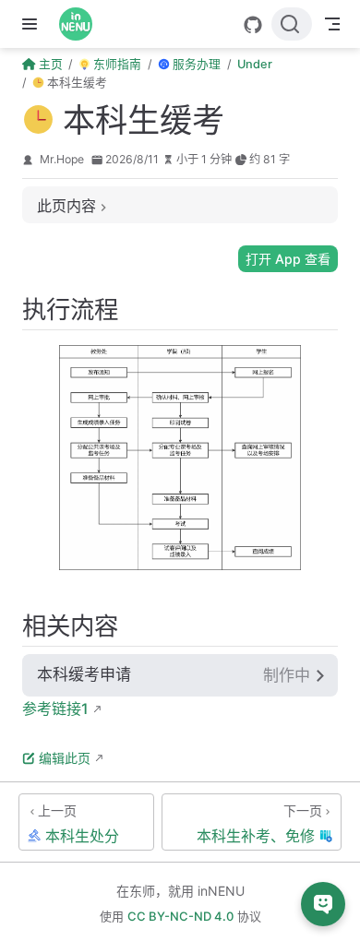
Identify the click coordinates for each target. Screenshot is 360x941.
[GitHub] (253, 25)
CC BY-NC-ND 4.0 (180, 916)
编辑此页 (64, 758)
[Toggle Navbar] (332, 24)
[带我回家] (81, 24)
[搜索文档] (291, 24)
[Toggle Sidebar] (33, 24)
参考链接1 (55, 708)
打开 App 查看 (288, 259)
